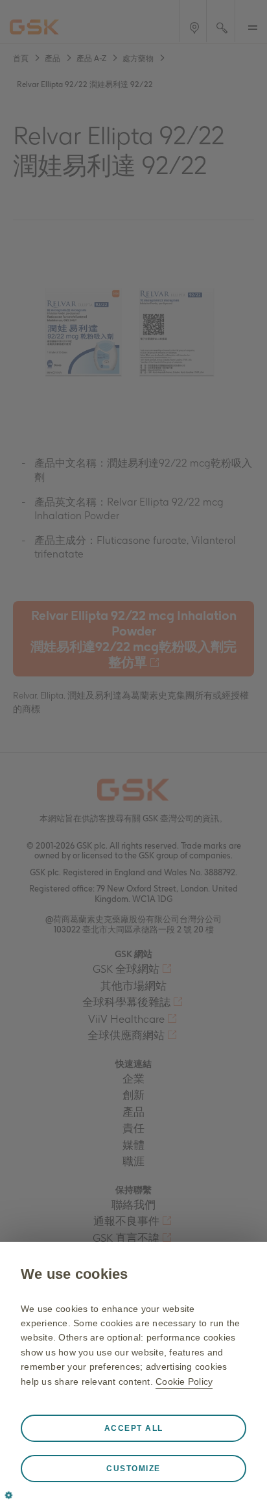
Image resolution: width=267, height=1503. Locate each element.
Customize (133, 1468)
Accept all (133, 1428)
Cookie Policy (184, 1381)
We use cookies (74, 1274)
